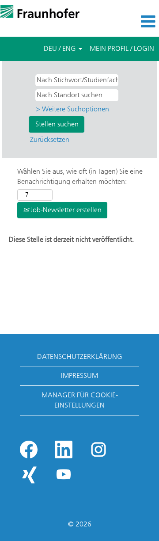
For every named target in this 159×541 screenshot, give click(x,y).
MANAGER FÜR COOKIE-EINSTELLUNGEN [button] (80, 400)
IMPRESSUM (79, 375)
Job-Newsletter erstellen (65, 210)
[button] (132, 21)
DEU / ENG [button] (61, 48)
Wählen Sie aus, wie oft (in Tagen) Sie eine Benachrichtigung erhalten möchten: (80, 176)
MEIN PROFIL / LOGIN (122, 48)
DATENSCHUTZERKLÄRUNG (79, 356)
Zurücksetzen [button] (49, 139)
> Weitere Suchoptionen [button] (72, 109)
